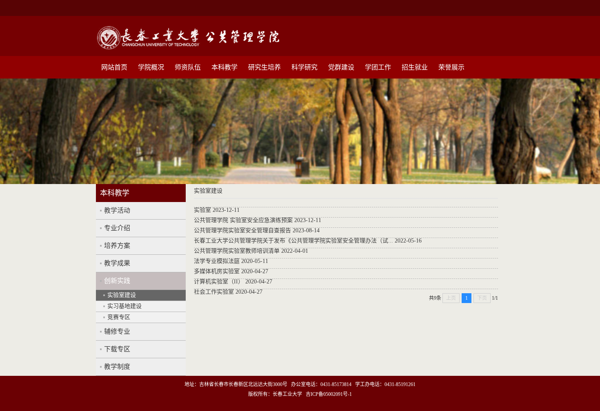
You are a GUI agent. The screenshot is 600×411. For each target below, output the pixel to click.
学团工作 (378, 67)
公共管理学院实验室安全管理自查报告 (242, 230)
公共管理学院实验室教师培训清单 (237, 251)
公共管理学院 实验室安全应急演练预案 (243, 220)
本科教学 (224, 67)
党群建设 (341, 67)
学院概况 (151, 67)
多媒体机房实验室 (217, 271)
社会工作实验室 (214, 292)
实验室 (202, 210)
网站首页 (114, 67)
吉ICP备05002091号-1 (329, 394)
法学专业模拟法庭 (217, 261)
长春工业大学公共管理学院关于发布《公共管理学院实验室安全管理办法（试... (293, 241)
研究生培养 (264, 67)
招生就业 (415, 67)
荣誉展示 (451, 67)
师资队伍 (188, 67)
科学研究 (304, 67)
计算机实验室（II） (219, 281)
